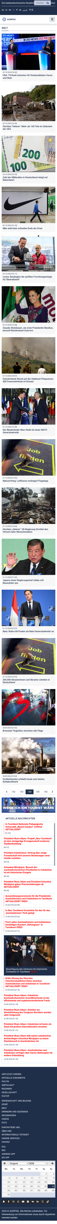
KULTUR (5, 1096)
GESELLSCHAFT (9, 1092)
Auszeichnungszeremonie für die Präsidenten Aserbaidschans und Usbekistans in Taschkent (28, 899)
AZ (3, 10)
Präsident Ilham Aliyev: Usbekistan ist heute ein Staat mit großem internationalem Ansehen (27, 1025)
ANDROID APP (8, 1154)
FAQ (3, 1147)
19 (24, 1186)
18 (16, 1186)
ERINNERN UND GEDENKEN (15, 1111)
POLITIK (5, 1081)
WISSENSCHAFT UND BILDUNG (16, 1101)
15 (46, 1182)
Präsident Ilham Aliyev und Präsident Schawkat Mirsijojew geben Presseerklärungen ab (27, 884)
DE (13, 10)
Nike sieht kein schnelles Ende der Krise (22, 228)
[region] (29, 943)
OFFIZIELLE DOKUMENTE (13, 1078)
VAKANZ (6, 1142)
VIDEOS (5, 1119)
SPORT (5, 1104)
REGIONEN (7, 1089)
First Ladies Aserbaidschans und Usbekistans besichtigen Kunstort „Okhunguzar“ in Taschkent (28, 925)
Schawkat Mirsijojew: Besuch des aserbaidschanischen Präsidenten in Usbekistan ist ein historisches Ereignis (28, 870)
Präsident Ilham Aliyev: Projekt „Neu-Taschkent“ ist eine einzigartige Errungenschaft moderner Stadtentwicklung (28, 841)
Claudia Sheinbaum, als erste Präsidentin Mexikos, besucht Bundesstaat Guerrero (28, 329)
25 (16, 1190)
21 (38, 1186)
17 (8, 1186)
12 (24, 1182)
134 (29, 791)
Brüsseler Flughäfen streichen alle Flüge (23, 730)
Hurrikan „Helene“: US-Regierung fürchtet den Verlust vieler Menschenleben (25, 530)
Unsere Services (11, 1138)
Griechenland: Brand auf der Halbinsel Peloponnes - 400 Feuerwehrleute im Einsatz (28, 380)
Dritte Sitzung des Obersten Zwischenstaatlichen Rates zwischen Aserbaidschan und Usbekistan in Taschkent (27, 982)
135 (37, 791)
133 (21, 791)
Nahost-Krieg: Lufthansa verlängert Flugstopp (25, 481)
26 (24, 1190)
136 (45, 791)
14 (38, 1182)
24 (8, 1190)
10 (8, 1182)
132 (13, 791)
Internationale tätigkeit (15, 1134)
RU (6, 10)
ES (20, 10)
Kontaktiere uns (11, 1127)
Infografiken (9, 1115)
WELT (4, 1108)
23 (53, 1186)
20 (31, 1186)
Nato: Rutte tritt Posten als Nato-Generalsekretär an (28, 631)
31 (8, 1194)
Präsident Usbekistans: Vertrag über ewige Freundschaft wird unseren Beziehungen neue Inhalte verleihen (27, 855)
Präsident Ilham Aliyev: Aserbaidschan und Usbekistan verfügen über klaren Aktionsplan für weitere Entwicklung (28, 1053)
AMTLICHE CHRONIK (11, 1074)
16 (53, 1182)
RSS (3, 1150)
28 (38, 1190)
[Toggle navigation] (51, 19)
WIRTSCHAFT (8, 1085)
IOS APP (5, 1157)
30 (53, 1190)
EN (10, 10)
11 (16, 1182)
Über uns (6, 1131)
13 (31, 1182)
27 (31, 1190)
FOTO (4, 1122)
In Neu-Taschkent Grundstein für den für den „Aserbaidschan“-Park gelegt (27, 911)
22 (46, 1186)
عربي (25, 10)
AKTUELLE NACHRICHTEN (20, 818)
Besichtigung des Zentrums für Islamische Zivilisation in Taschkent (26, 970)
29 (46, 1190)
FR (17, 10)
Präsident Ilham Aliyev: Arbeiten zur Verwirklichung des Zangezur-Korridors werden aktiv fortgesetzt (27, 1012)
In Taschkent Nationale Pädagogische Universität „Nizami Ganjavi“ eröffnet (24, 827)
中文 (31, 10)
